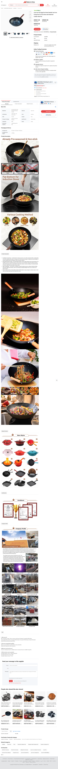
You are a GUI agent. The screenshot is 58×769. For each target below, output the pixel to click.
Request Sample (53, 31)
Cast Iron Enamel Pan (25, 752)
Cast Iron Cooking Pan (35, 752)
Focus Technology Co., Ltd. (21, 764)
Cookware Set (20, 8)
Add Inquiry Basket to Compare (17, 37)
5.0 (45, 103)
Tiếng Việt (27, 762)
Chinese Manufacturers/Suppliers (19, 758)
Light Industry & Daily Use (8, 8)
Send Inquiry (37, 29)
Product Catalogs (17, 731)
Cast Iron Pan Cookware (6, 752)
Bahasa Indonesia (33, 762)
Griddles (3, 744)
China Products (10, 758)
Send (11, 681)
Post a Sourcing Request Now (15, 683)
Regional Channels (46, 758)
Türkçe (23, 762)
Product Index (52, 758)
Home (2, 8)
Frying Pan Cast (16, 752)
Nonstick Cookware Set (22, 744)
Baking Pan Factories (24, 749)
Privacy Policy (46, 764)
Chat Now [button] (46, 29)
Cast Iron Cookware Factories (35, 749)
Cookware (14, 8)
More (2, 754)
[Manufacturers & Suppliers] (29, 2)
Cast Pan (45, 749)
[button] (35, 104)
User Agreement (35, 764)
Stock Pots (9, 744)
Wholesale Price (34, 758)
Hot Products (5, 758)
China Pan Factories (14, 749)
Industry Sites (40, 758)
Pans (14, 744)
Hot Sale (16, 733)
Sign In (35, 96)
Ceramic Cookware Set (45, 744)
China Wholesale (27, 758)
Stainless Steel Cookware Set (33, 744)
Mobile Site (27, 759)
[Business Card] (55, 106)
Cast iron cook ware (4, 733)
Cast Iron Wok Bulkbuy (45, 752)
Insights (31, 759)
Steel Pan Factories (5, 749)
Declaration (40, 764)
